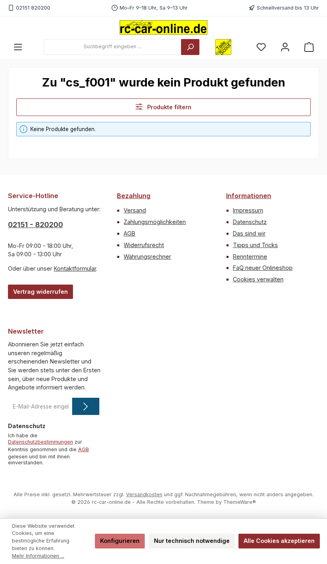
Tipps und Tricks (255, 245)
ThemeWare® (239, 502)
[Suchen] (190, 47)
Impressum (248, 210)
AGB (129, 233)
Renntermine (250, 256)
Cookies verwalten (258, 279)
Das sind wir (249, 233)
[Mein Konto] (285, 47)
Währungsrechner (147, 256)
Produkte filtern (168, 107)
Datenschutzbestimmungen (40, 442)
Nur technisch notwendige (192, 540)
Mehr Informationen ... (38, 556)
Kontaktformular (75, 268)
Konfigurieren (120, 540)
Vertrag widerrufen (40, 291)
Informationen (248, 196)
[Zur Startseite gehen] (163, 27)
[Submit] (86, 406)
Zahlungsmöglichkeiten (155, 221)
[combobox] (112, 47)
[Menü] (18, 47)
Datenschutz (250, 221)
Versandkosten (144, 494)
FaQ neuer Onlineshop (263, 267)
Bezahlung (133, 196)
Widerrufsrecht (144, 245)
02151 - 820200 (35, 224)
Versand (135, 210)
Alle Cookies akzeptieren (279, 540)
